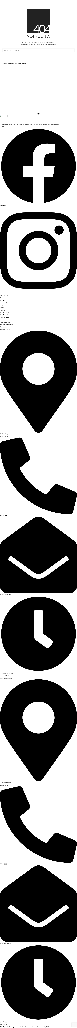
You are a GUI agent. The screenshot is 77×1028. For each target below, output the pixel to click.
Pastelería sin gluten (65, 551)
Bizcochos (32, 544)
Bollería (31, 532)
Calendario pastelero (22, 551)
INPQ (43, 1027)
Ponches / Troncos (34, 527)
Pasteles (31, 525)
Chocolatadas (33, 551)
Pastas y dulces (33, 537)
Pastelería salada (34, 539)
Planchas (31, 534)
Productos (32, 520)
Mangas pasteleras (34, 546)
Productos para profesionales (50, 549)
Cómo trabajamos (47, 551)
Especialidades (33, 542)
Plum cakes (32, 530)
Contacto (74, 551)
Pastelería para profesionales (50, 546)
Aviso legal (3, 1027)
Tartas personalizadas (35, 549)
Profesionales (46, 544)
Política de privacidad (13, 1027)
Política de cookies (25, 1027)
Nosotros (13, 551)
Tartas (31, 522)
